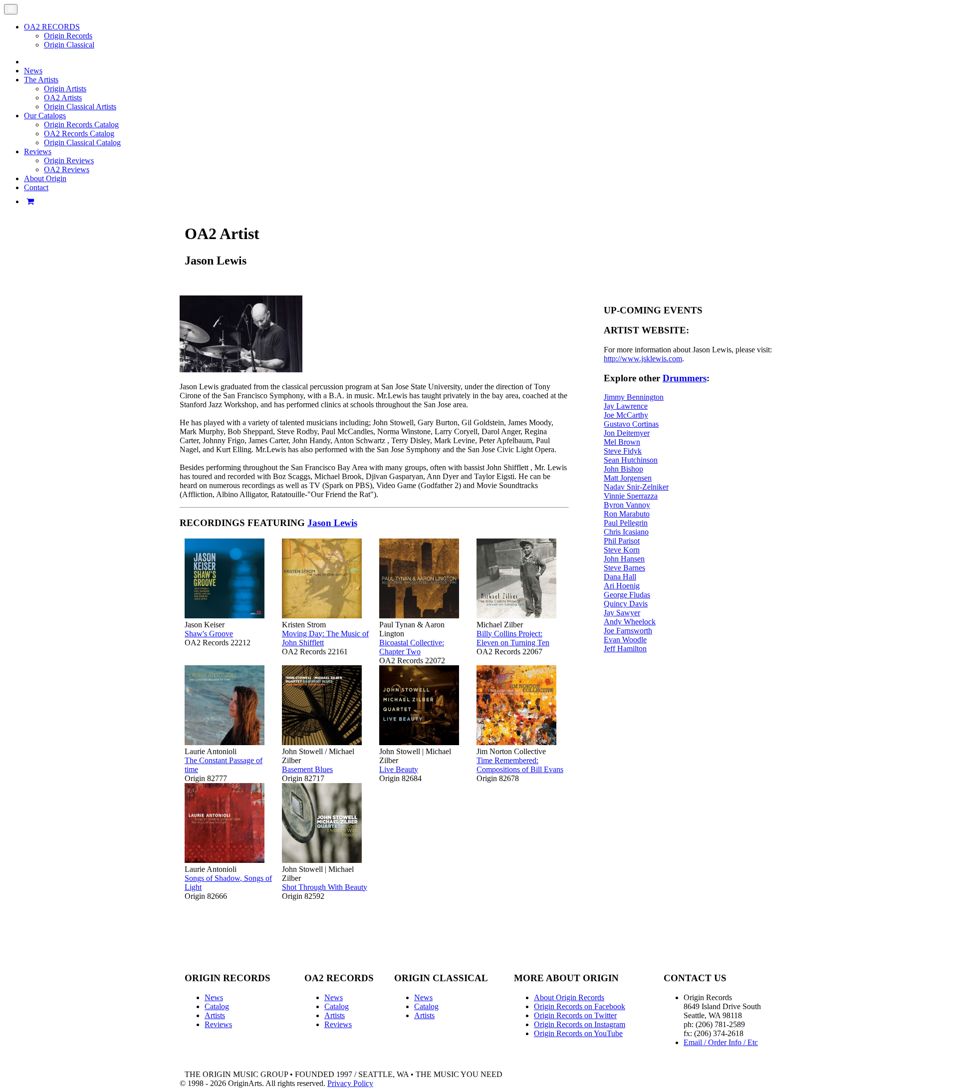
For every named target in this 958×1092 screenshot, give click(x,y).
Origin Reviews (69, 160)
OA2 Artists (63, 97)
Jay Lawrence (626, 406)
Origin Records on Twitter (575, 1015)
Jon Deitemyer (627, 433)
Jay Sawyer (622, 612)
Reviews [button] (37, 151)
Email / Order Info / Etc (721, 1042)
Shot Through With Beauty (324, 887)
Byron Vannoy (627, 505)
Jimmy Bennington (634, 397)
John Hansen (624, 558)
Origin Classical (69, 44)
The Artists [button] (41, 79)
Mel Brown (622, 442)
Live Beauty (398, 769)
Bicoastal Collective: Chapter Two (411, 647)
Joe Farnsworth (628, 630)
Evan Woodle (625, 639)
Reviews (218, 1024)
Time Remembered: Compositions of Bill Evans (520, 765)
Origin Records (68, 35)
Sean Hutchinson (631, 460)
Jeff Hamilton (625, 648)
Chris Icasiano (626, 532)
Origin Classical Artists (80, 106)
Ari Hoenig (622, 585)
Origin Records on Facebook (579, 1006)
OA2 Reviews (66, 169)
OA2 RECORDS (52, 26)
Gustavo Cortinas (631, 424)
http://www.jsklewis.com (643, 358)
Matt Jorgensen (628, 478)
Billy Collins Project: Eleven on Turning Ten (513, 638)
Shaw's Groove (209, 633)
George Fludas (627, 594)
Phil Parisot (622, 541)
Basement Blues (307, 769)
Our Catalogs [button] (45, 115)
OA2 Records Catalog (79, 133)
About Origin (45, 178)
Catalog (217, 1006)
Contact (36, 187)
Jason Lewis (332, 523)
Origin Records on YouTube (578, 1033)
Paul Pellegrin (626, 523)
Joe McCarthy (626, 415)
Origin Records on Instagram (579, 1024)
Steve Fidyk (623, 451)
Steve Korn (622, 550)
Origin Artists (65, 88)
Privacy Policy (350, 1083)
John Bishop (623, 469)
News (33, 70)
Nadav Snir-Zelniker (636, 487)
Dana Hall (620, 576)
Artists (215, 1015)
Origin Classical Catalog (82, 142)
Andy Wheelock (630, 621)
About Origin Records (569, 997)
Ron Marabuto (627, 514)
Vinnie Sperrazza (631, 496)
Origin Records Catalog (81, 124)
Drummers (685, 378)
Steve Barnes (624, 567)
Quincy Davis (626, 603)
